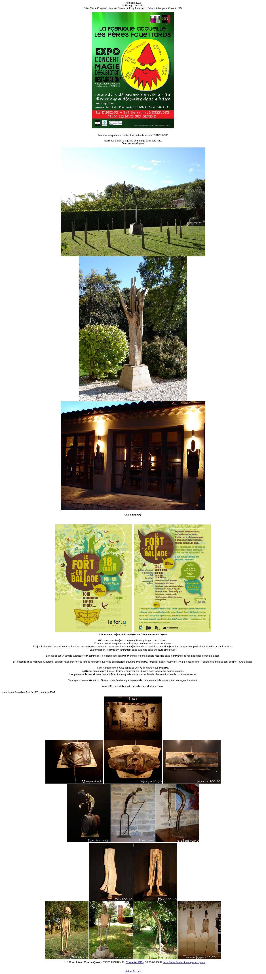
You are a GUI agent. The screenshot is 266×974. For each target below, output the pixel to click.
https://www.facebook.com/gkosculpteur (184, 962)
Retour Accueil (133, 971)
